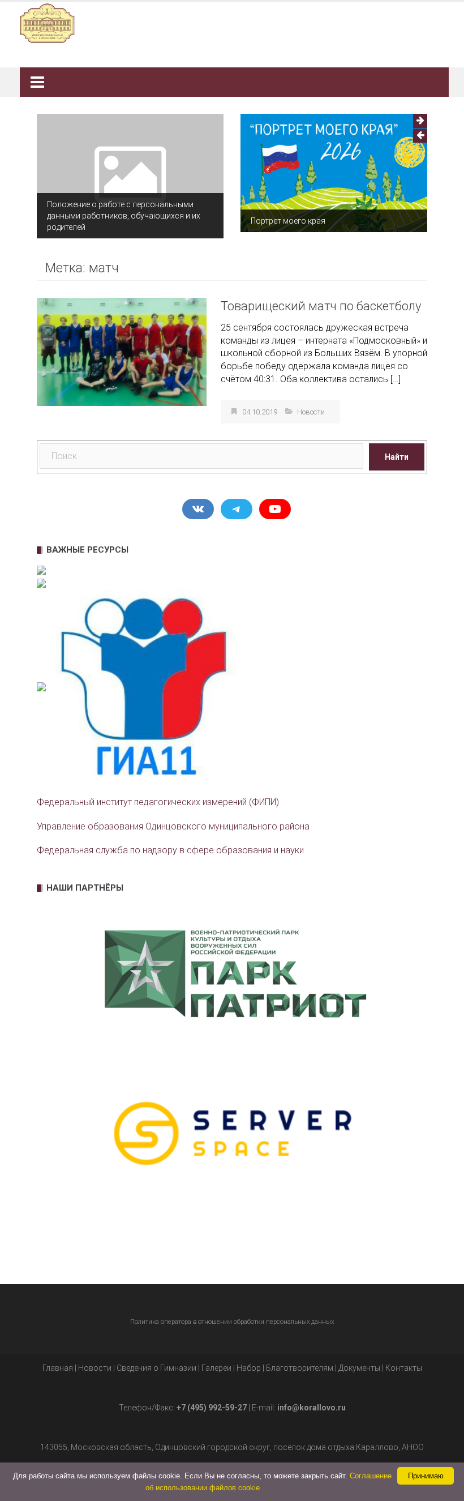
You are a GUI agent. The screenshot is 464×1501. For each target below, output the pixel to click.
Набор (249, 1367)
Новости (311, 412)
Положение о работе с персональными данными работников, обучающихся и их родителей (123, 216)
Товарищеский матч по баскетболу (321, 306)
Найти (397, 456)
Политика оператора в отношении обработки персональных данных (232, 1321)
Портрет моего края (288, 220)
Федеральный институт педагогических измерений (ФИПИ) (158, 802)
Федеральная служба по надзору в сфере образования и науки (170, 850)
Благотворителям (299, 1367)
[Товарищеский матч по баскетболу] (122, 351)
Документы (359, 1367)
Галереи (216, 1367)
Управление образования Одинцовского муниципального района (173, 826)
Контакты (403, 1367)
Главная (57, 1367)
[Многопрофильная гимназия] (228, 22)
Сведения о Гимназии (156, 1367)
